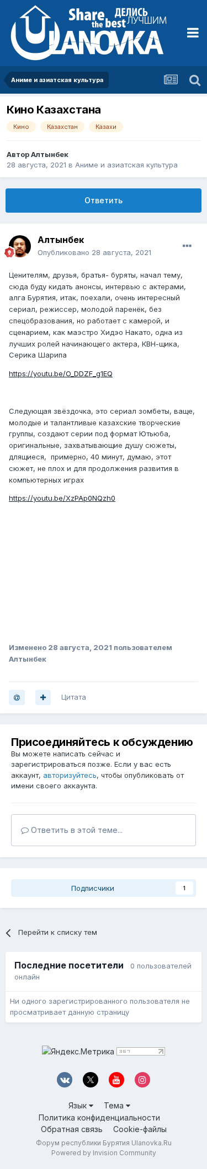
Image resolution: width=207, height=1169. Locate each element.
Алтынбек (49, 154)
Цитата (73, 696)
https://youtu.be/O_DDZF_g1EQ (61, 373)
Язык (78, 1105)
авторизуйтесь (70, 775)
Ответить (103, 200)
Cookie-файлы (140, 1129)
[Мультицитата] (43, 697)
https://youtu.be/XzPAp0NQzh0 (62, 498)
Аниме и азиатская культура (126, 164)
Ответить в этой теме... (76, 830)
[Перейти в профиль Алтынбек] (20, 246)
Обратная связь (72, 1129)
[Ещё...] (187, 246)
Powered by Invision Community (103, 1153)
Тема (115, 1105)
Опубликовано (94, 252)
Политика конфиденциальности (99, 1117)
